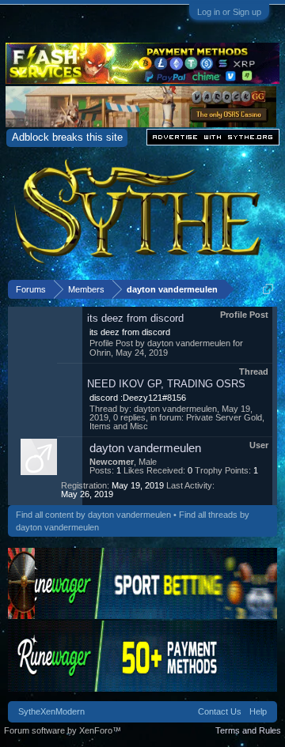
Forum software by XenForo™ (62, 730)
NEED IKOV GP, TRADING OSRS (166, 384)
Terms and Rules (248, 730)
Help (258, 711)
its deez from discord (135, 318)
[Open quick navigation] (268, 289)
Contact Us (219, 711)
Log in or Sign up (229, 12)
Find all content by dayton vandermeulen (93, 514)
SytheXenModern (51, 711)
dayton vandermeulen (188, 343)
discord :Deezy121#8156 (137, 397)
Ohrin (100, 352)
